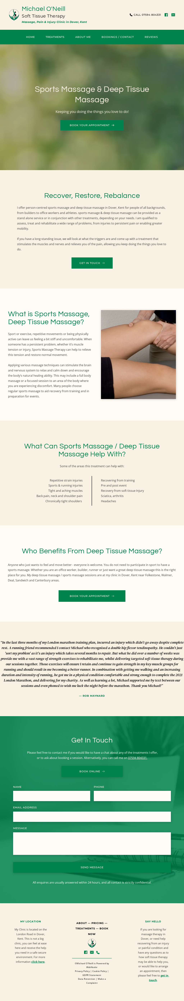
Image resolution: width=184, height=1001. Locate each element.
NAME (17, 786)
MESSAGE (20, 828)
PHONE (99, 786)
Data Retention (86, 978)
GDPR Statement (91, 975)
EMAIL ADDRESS (25, 807)
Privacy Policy (82, 971)
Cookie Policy (99, 971)
